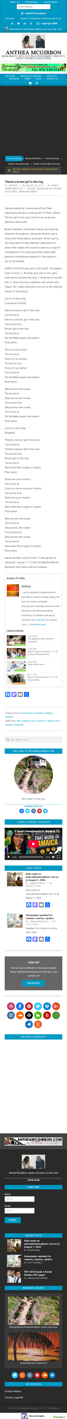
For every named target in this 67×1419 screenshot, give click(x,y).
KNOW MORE (33, 983)
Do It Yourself (20, 645)
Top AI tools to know (35, 664)
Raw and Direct (19, 683)
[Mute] (53, 857)
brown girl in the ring (49, 188)
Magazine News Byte (30, 1407)
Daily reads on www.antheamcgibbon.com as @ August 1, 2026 (42, 877)
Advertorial (33, 1250)
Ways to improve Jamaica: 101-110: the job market (42, 678)
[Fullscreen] (58, 857)
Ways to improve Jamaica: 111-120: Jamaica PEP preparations (42, 652)
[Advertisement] (33, 120)
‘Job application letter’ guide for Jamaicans (40, 640)
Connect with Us (33, 806)
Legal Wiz (18, 1397)
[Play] (8, 857)
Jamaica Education (37, 1278)
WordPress (54, 1407)
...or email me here (36, 624)
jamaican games (27, 191)
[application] (33, 844)
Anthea (17, 1391)
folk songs (11, 191)
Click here (40, 620)
